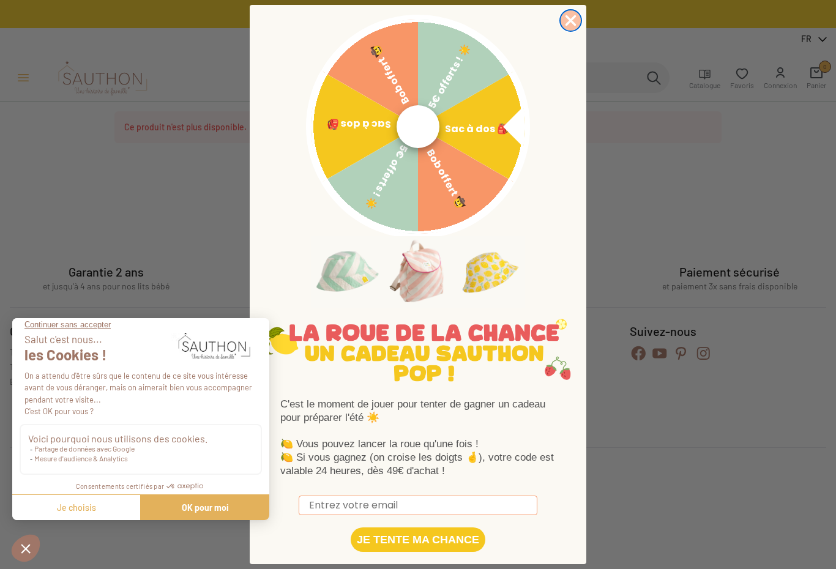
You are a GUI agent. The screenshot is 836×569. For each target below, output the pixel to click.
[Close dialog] (570, 20)
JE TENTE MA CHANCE (418, 540)
